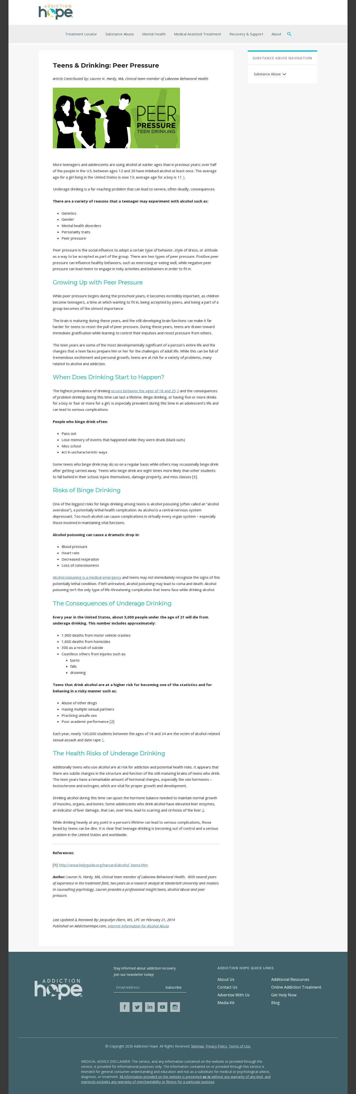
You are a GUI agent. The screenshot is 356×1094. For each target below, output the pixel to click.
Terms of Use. (240, 1046)
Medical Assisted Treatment (197, 33)
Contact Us (227, 987)
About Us (225, 979)
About (276, 33)
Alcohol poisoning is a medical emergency (87, 577)
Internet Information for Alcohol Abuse (138, 925)
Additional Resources (290, 979)
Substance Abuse (119, 33)
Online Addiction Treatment (296, 987)
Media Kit (225, 1002)
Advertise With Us (233, 995)
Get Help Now (283, 995)
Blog (275, 1002)
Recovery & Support (246, 33)
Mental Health (154, 33)
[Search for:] (290, 34)
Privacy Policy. (217, 1046)
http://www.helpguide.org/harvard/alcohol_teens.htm (103, 864)
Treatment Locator (81, 33)
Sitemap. (198, 1046)
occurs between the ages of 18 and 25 (143, 390)
